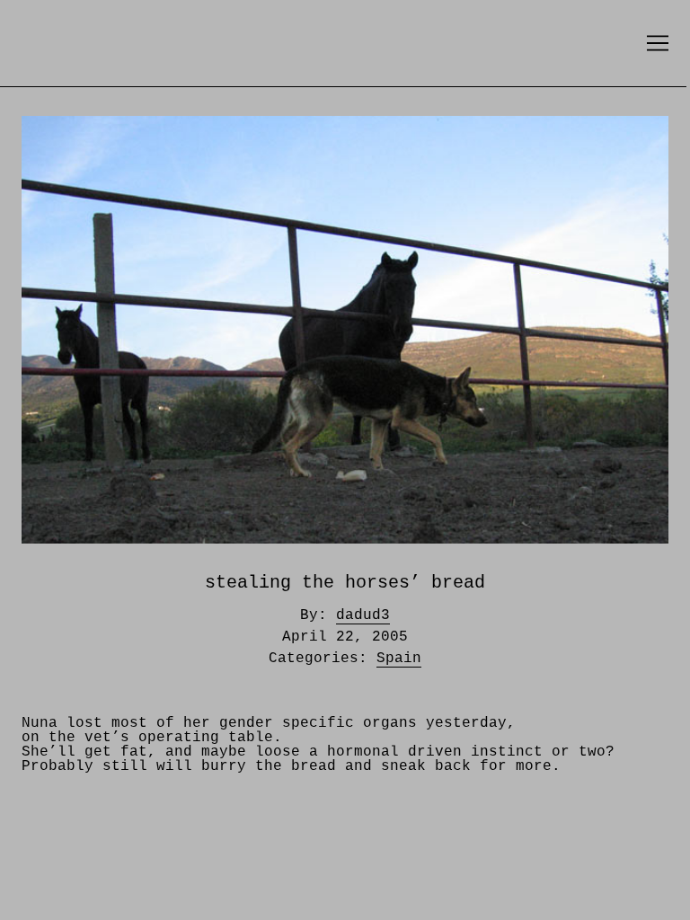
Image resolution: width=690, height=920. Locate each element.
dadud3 (363, 615)
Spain (398, 658)
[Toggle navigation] (657, 43)
